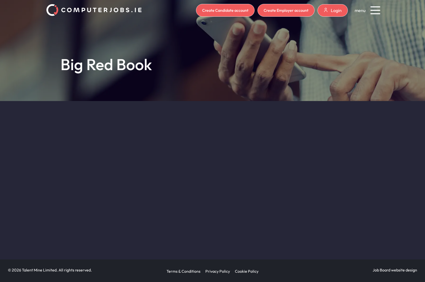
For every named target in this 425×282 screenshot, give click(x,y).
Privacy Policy (217, 271)
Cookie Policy (246, 271)
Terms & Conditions (183, 271)
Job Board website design (395, 270)
